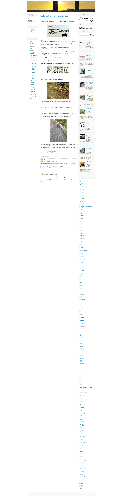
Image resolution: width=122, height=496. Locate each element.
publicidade (81, 425)
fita (80, 303)
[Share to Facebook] (55, 151)
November (33, 57)
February (33, 94)
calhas (80, 230)
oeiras (80, 383)
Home (58, 204)
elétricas (81, 285)
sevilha (80, 450)
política (80, 410)
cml (80, 248)
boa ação (81, 218)
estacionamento (82, 290)
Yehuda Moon (58, 75)
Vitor (45, 173)
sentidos (81, 447)
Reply (41, 171)
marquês (81, 346)
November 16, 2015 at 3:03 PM (50, 161)
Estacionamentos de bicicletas (34, 62)
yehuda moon (82, 489)
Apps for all (89, 122)
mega (80, 352)
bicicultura (48, 152)
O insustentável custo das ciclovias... (89, 136)
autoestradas (82, 204)
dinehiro (52, 152)
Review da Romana (88, 109)
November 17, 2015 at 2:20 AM (50, 174)
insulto (80, 328)
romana (81, 439)
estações (81, 291)
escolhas (81, 288)
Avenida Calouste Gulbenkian (85, 206)
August (32, 84)
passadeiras (81, 396)
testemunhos (82, 468)
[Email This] (51, 151)
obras (80, 376)
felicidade (81, 300)
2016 (31, 52)
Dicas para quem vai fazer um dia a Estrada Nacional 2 (89, 164)
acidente (81, 183)
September (33, 82)
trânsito (81, 474)
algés (80, 187)
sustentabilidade (82, 460)
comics (80, 255)
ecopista (81, 277)
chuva (80, 244)
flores (80, 305)
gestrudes (81, 312)
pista (80, 409)
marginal (81, 344)
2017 (31, 50)
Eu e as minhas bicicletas (60, 493)
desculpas (81, 270)
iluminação (81, 320)
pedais (80, 398)
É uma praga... (34, 58)
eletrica (80, 282)
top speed (81, 471)
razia (80, 428)
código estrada (82, 251)
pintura (80, 405)
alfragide (81, 186)
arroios (80, 194)
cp (79, 264)
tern (80, 465)
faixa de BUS (82, 299)
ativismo (81, 200)
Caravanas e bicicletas (89, 69)
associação (81, 198)
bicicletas (45, 152)
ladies (80, 332)
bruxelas (81, 226)
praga (80, 416)
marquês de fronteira (83, 348)
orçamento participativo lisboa (85, 387)
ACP (80, 184)
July (32, 86)
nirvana (80, 372)
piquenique (81, 407)
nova (80, 375)
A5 (80, 181)
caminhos (81, 232)
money (55, 152)
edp (80, 279)
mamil (80, 340)
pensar (80, 399)
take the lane (82, 462)
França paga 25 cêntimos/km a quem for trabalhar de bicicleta (62, 57)
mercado (81, 355)
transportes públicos (83, 476)
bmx (80, 216)
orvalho (80, 389)
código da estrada (83, 250)
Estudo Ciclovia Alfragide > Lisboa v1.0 (89, 43)
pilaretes (81, 404)
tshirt (80, 477)
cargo (80, 236)
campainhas (81, 233)
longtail (80, 338)
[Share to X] (53, 151)
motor (80, 364)
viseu (80, 488)
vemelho (81, 485)
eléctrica (81, 280)
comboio (81, 253)
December (33, 55)
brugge (80, 224)
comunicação (82, 259)
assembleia (81, 197)
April (32, 91)
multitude (81, 369)
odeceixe (81, 380)
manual (80, 341)
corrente (81, 262)
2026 (31, 41)
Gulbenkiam (81, 317)
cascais (81, 242)
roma (80, 437)
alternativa (81, 189)
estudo (80, 296)
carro (80, 241)
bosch (80, 221)
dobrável (81, 274)
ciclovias (81, 247)
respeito (81, 434)
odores (80, 381)
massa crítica (82, 349)
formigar (81, 306)
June (32, 87)
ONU (80, 386)
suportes (81, 459)
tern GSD (81, 466)
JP (44, 159)
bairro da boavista (83, 207)
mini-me (81, 357)
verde (80, 486)
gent (80, 311)
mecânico (81, 351)
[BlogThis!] (52, 151)
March (32, 93)
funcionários (81, 309)
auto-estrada (82, 203)
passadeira (81, 395)
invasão (81, 329)
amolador (81, 192)
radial (80, 427)
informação (81, 325)
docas (80, 276)
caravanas (81, 235)
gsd (80, 315)
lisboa (80, 335)
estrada (81, 293)
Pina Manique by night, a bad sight (89, 150)
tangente (81, 463)
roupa (80, 440)
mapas (80, 343)
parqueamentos (82, 393)
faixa (80, 297)
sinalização (81, 451)
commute (81, 256)
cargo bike (81, 238)
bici (80, 212)
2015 (31, 53)
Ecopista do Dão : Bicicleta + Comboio (89, 57)
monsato (81, 361)
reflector (81, 430)
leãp (80, 334)
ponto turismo (82, 413)
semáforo (81, 445)
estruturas (81, 294)
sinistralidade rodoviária (84, 453)
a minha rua (81, 180)
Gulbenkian (81, 319)
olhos (80, 384)
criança (80, 265)
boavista (81, 219)
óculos (80, 378)
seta (80, 448)
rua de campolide (82, 442)
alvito (80, 190)
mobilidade (81, 358)
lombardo (81, 337)
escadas (81, 287)
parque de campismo (83, 392)
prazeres (81, 419)
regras (80, 433)
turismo (81, 479)
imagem (81, 323)
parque (80, 390)
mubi (80, 366)
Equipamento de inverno (89, 96)
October (33, 80)
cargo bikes (81, 239)
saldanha (81, 444)
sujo (80, 457)
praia (80, 418)
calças (80, 229)
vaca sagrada (82, 482)
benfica (80, 210)
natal (80, 370)
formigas (81, 308)
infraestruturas (82, 326)
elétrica (80, 284)
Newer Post (43, 204)
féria (80, 302)
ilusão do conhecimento (84, 322)
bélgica (80, 209)
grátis (80, 314)
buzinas (81, 227)
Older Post (73, 204)
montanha (81, 363)
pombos (81, 412)
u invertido (81, 480)
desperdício (81, 271)
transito (81, 473)
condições (81, 261)
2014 (31, 98)
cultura (80, 267)
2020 (31, 45)
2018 (31, 48)
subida (80, 456)
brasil (80, 223)
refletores (81, 431)
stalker (80, 454)
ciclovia (81, 245)
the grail (81, 469)
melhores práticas (83, 354)
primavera (81, 421)
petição (80, 402)
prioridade (81, 422)
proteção (81, 424)
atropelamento (82, 201)
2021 (31, 43)
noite (80, 373)
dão (80, 268)
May (32, 89)
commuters (81, 258)
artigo (80, 195)
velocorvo (81, 483)
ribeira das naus (82, 436)
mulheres (81, 367)
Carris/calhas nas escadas (89, 83)
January (33, 96)
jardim (80, 331)
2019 (31, 46)
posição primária (82, 415)
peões (80, 401)
